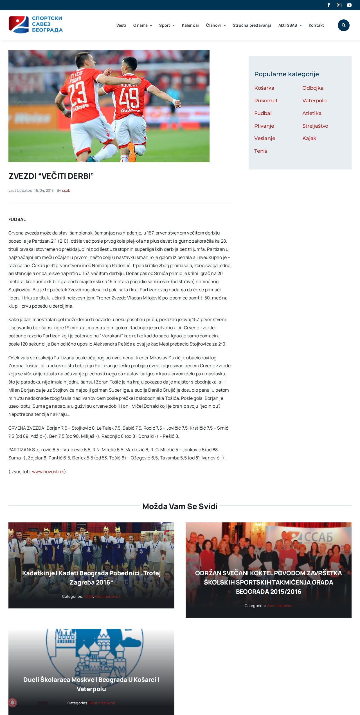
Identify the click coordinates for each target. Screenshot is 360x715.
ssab (66, 190)
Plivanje (264, 126)
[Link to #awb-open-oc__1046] (344, 25)
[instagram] (339, 5)
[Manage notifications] (12, 702)
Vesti (88, 596)
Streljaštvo (315, 126)
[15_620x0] (109, 52)
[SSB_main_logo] (35, 18)
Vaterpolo (314, 101)
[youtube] (349, 5)
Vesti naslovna (107, 596)
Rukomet (266, 101)
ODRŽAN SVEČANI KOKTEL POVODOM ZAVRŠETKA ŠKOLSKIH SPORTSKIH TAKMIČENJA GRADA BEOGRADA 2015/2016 (268, 582)
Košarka (264, 88)
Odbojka (313, 88)
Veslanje (264, 138)
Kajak (309, 138)
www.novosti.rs (48, 471)
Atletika (312, 113)
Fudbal (263, 113)
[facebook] (329, 5)
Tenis (260, 151)
